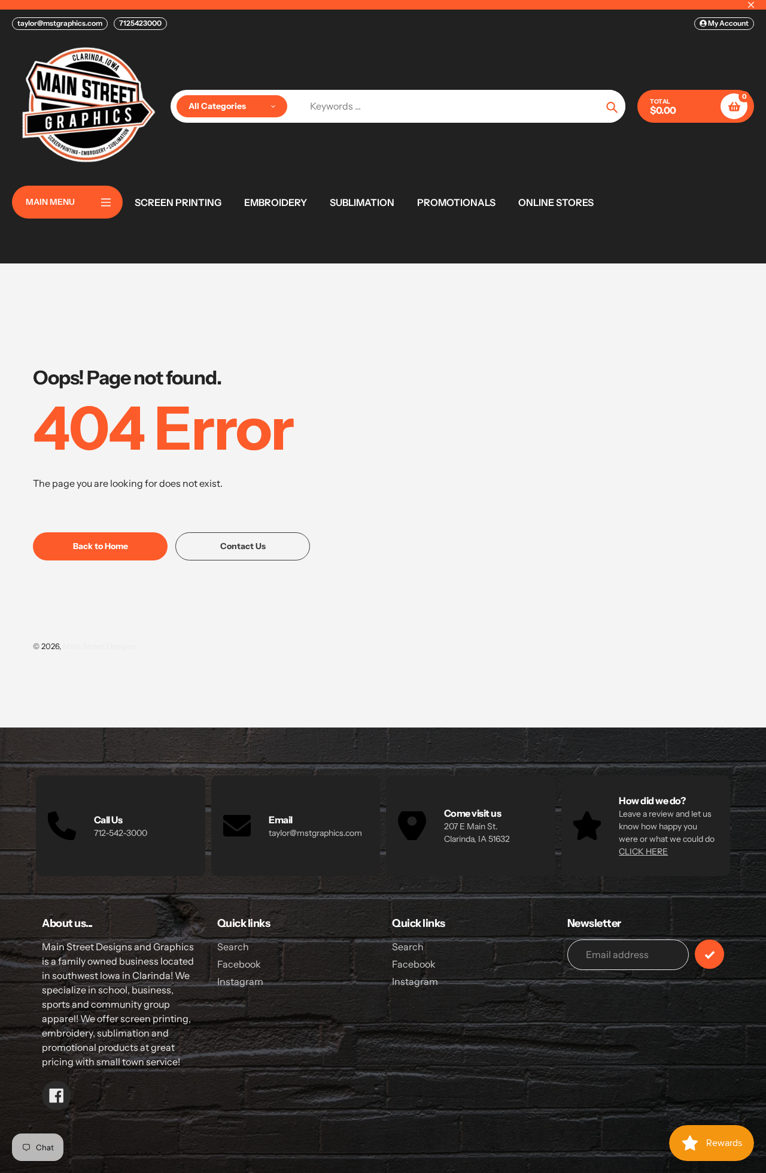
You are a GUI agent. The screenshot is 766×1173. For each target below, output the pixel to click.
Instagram (240, 981)
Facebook (239, 964)
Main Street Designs (99, 646)
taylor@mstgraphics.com (59, 23)
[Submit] (709, 954)
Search (233, 947)
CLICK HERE (643, 851)
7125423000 (140, 23)
